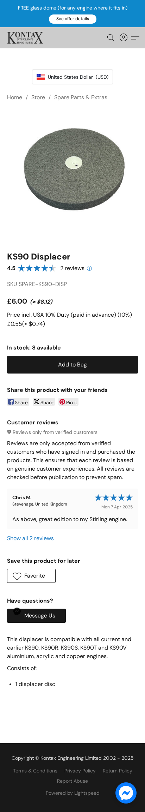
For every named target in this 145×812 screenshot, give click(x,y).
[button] (72, 19)
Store (38, 97)
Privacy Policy (80, 771)
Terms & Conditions (35, 771)
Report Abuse (72, 781)
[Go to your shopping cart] (125, 37)
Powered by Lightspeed (73, 793)
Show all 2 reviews (30, 538)
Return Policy (117, 771)
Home (14, 97)
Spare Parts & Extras (80, 97)
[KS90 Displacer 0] (72, 174)
